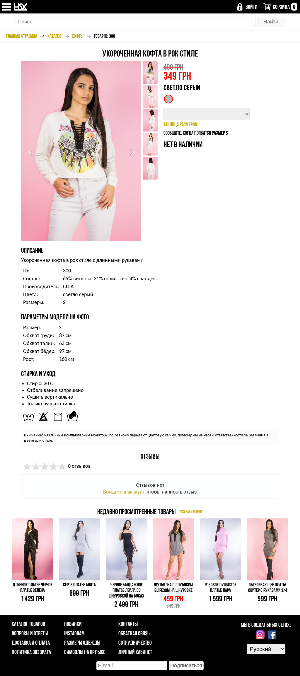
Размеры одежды (82, 642)
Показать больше (191, 511)
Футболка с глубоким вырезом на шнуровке (173, 587)
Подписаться (186, 665)
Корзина (284, 7)
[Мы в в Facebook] (271, 634)
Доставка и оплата (31, 642)
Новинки (73, 624)
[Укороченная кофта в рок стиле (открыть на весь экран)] (81, 151)
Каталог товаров (28, 624)
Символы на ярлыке (84, 652)
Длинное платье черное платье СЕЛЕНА (32, 587)
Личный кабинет (135, 652)
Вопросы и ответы (30, 633)
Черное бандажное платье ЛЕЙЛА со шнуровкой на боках (126, 590)
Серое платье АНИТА (79, 584)
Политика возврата (31, 652)
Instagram (74, 633)
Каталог (54, 36)
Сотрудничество (135, 642)
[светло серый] (168, 99)
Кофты (77, 36)
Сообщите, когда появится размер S (195, 133)
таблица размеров (180, 124)
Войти (252, 7)
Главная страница (21, 36)
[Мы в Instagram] (260, 634)
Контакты (128, 624)
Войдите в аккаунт (123, 492)
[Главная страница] (21, 7)
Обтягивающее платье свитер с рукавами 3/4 (267, 587)
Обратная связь (134, 633)
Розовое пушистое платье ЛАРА (220, 587)
